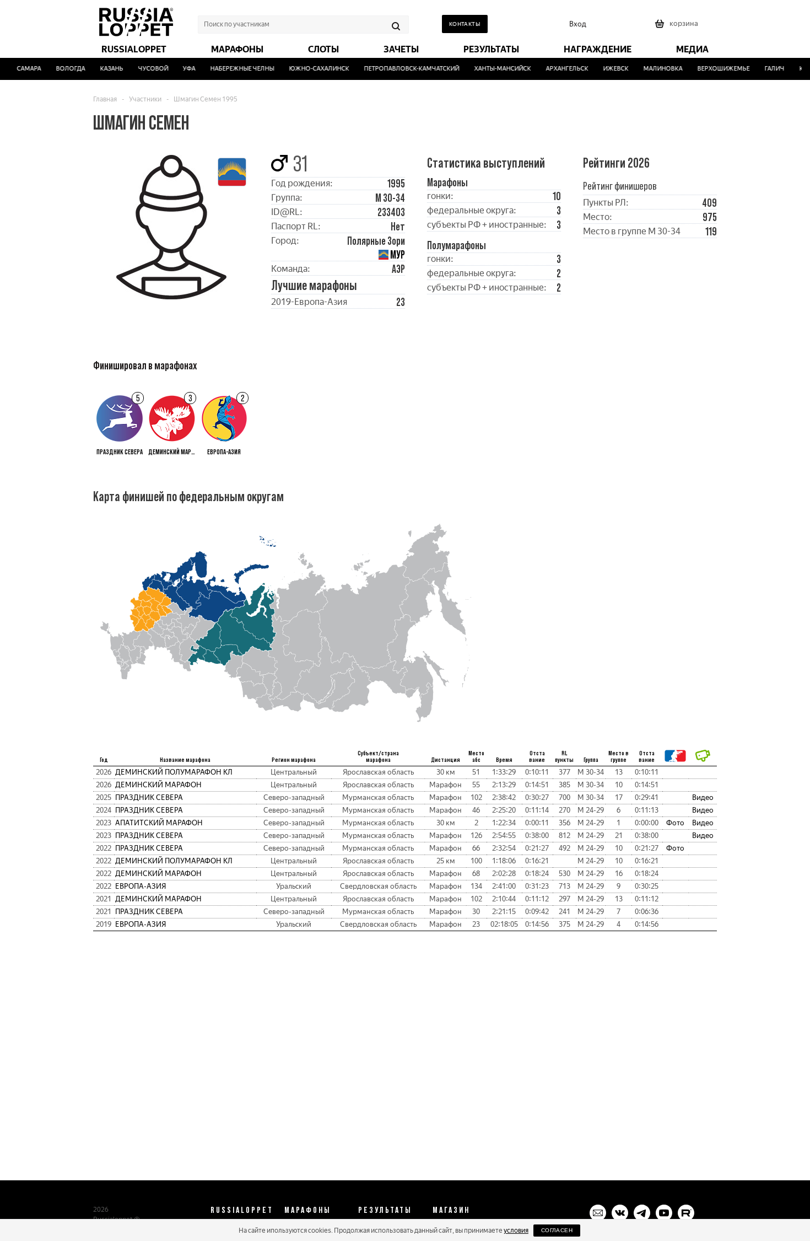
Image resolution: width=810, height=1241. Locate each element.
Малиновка (654, 68)
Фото (675, 823)
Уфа (181, 68)
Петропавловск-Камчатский (403, 68)
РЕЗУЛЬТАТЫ (385, 1210)
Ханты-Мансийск (494, 68)
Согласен (557, 1230)
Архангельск (559, 68)
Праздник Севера (149, 797)
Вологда (62, 68)
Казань (103, 68)
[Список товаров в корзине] (677, 27)
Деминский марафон (158, 785)
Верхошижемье (715, 68)
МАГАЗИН (451, 1210)
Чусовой (144, 68)
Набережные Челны (234, 68)
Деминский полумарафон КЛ (174, 772)
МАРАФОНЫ (307, 1210)
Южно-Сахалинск (311, 68)
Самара (20, 68)
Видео (703, 797)
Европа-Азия (140, 886)
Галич (766, 68)
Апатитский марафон (159, 823)
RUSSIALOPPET (241, 1210)
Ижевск (607, 68)
